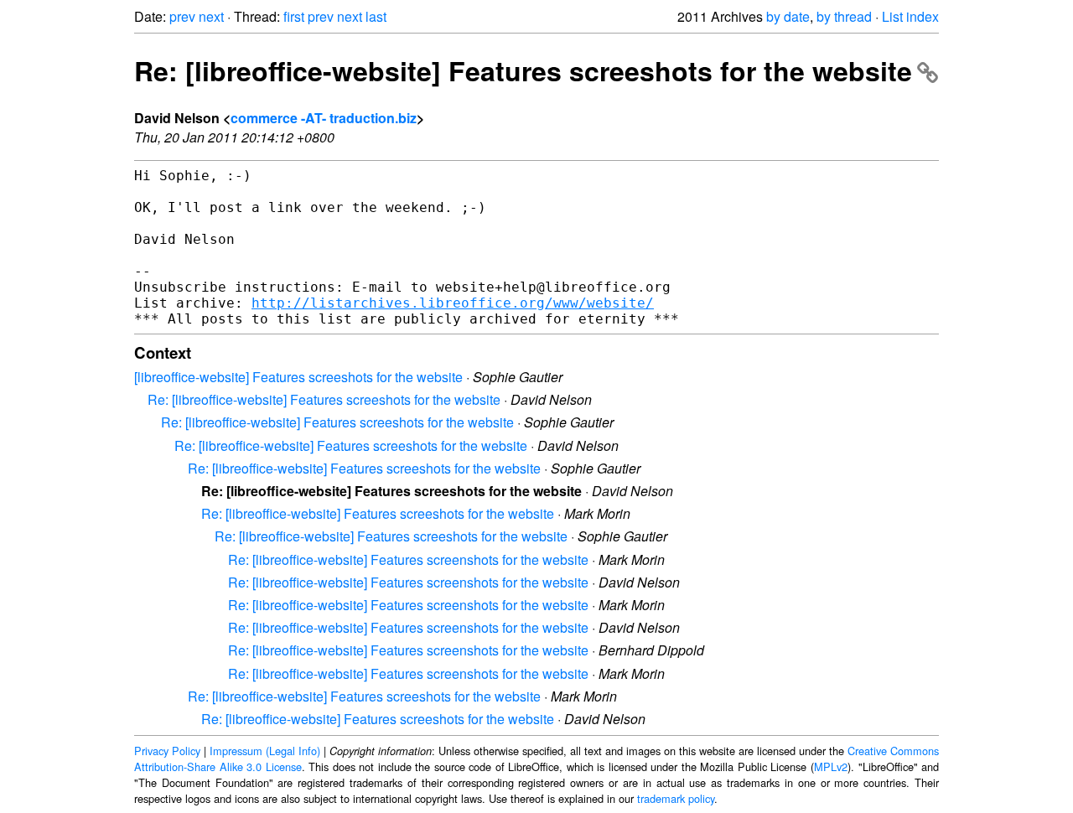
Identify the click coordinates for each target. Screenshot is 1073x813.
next (211, 16)
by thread (844, 16)
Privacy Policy (167, 751)
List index (910, 16)
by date (788, 16)
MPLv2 (831, 766)
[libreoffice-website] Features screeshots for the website (298, 376)
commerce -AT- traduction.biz (324, 117)
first (293, 16)
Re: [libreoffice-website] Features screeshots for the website (523, 70)
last (375, 16)
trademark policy (675, 798)
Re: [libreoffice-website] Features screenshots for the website (408, 559)
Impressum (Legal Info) (265, 751)
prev (182, 16)
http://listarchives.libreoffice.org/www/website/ (452, 303)
